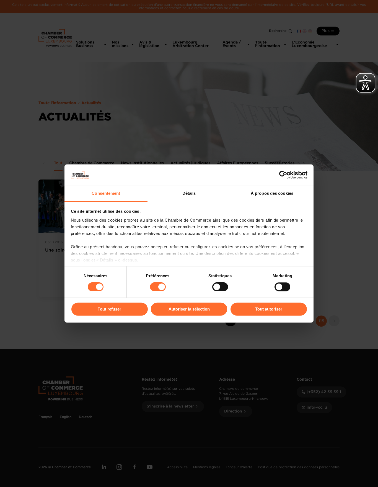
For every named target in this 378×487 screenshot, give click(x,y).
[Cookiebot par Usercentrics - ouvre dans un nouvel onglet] (283, 175)
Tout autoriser (268, 309)
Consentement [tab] (106, 193)
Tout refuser (109, 309)
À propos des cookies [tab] (272, 193)
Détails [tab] (189, 193)
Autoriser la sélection (189, 309)
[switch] (158, 287)
